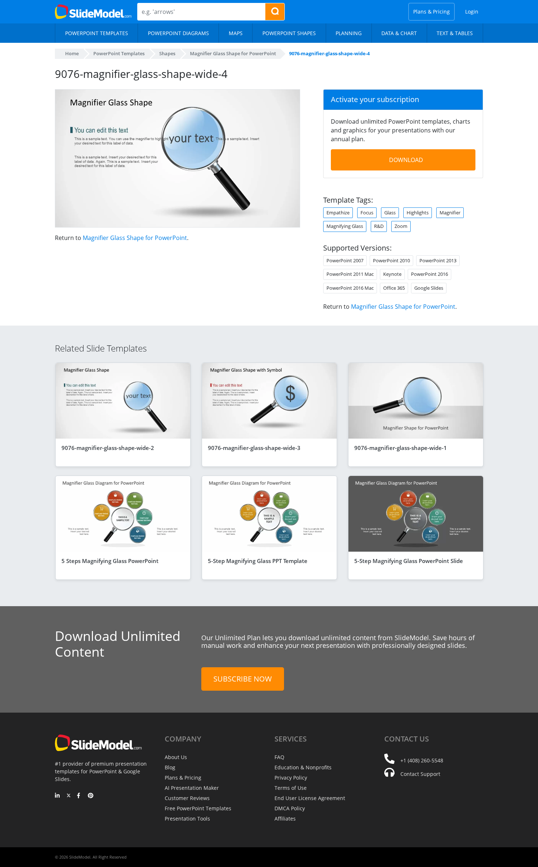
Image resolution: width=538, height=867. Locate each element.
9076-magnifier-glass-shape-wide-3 (254, 447)
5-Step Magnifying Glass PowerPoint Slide (408, 560)
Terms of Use (290, 787)
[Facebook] (79, 796)
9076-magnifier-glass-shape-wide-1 (400, 447)
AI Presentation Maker (192, 787)
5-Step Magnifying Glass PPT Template (257, 560)
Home (72, 53)
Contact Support (420, 773)
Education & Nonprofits (303, 767)
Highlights (418, 212)
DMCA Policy (289, 808)
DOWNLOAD (406, 160)
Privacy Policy (290, 777)
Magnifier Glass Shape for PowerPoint (135, 238)
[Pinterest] (90, 796)
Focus (366, 212)
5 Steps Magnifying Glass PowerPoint (109, 560)
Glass (390, 212)
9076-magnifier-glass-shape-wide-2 (107, 447)
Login (471, 11)
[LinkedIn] (57, 796)
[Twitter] (68, 796)
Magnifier (450, 212)
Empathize (338, 212)
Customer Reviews (187, 798)
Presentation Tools (187, 818)
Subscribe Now (242, 679)
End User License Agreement (309, 798)
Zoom (401, 226)
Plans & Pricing (431, 11)
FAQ (279, 757)
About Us (176, 757)
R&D (379, 226)
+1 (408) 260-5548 (421, 760)
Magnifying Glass (344, 226)
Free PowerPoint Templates (198, 808)
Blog (170, 767)
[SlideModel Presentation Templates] (93, 11)
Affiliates (285, 818)
